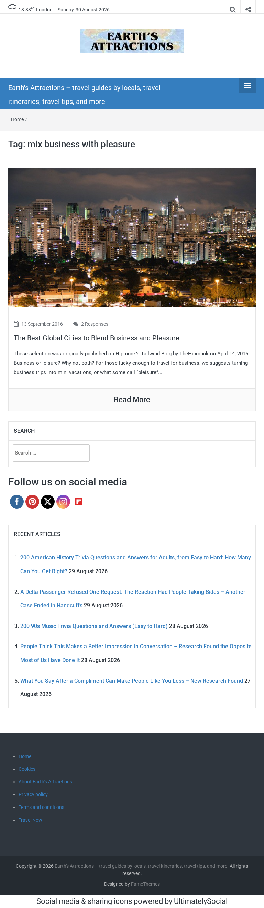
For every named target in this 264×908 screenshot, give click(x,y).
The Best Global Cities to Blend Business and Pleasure (96, 338)
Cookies (27, 769)
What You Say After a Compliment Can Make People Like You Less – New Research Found (131, 680)
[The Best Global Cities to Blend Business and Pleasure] (132, 237)
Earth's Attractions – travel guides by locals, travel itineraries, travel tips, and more (141, 866)
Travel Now (30, 820)
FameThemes (145, 884)
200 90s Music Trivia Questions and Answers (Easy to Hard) (94, 626)
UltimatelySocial (201, 901)
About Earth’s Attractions (45, 781)
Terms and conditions (41, 807)
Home (17, 119)
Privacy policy (33, 794)
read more (132, 399)
